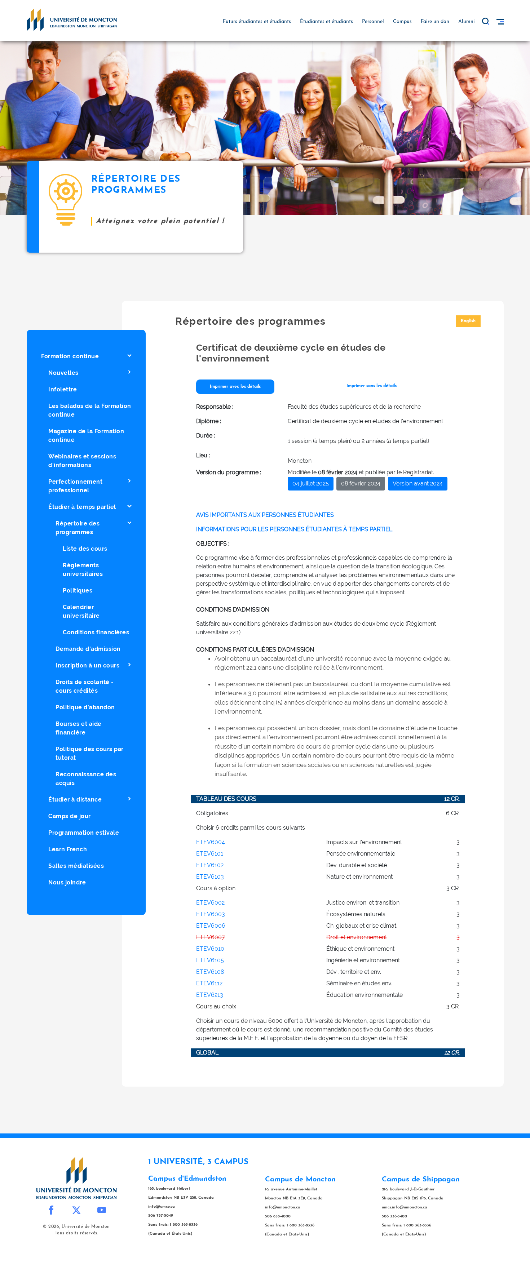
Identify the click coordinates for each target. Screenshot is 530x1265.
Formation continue (70, 356)
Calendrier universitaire (81, 611)
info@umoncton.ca (282, 1207)
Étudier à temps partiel (82, 506)
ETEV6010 (210, 948)
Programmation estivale (83, 832)
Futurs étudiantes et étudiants (257, 22)
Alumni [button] (466, 22)
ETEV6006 (210, 925)
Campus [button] (402, 22)
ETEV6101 (209, 853)
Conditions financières (96, 632)
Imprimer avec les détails (235, 387)
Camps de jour (69, 816)
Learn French (67, 849)
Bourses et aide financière (79, 728)
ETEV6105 (210, 960)
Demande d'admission (88, 648)
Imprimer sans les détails (371, 386)
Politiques (77, 590)
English (468, 321)
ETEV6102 (210, 865)
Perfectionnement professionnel (75, 486)
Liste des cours (85, 548)
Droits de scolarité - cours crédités (85, 686)
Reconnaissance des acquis (86, 778)
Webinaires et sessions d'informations (82, 461)
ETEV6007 (210, 937)
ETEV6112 (209, 983)
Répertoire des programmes (78, 528)
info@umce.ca (161, 1207)
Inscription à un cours (87, 665)
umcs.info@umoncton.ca (404, 1207)
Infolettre (62, 389)
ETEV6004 (210, 842)
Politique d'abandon (85, 707)
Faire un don (435, 22)
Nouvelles (63, 372)
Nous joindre (67, 882)
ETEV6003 (210, 914)
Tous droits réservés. (76, 1233)
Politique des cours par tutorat (90, 753)
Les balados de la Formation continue (89, 410)
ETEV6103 (210, 876)
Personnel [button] (373, 22)
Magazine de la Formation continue (86, 435)
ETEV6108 (210, 971)
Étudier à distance (75, 799)
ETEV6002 (210, 902)
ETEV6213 (209, 994)
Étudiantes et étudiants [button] (326, 22)
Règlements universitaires (83, 569)
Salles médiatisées (76, 865)
